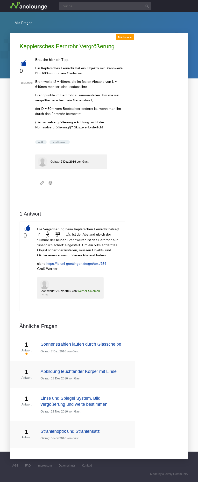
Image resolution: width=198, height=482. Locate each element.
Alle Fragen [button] (23, 23)
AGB (15, 465)
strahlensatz (59, 142)
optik (41, 142)
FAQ (28, 465)
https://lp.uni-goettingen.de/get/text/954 (76, 263)
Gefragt (55, 161)
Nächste (125, 37)
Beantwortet (47, 291)
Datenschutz (67, 465)
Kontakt (87, 465)
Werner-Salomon (89, 291)
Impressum (44, 465)
